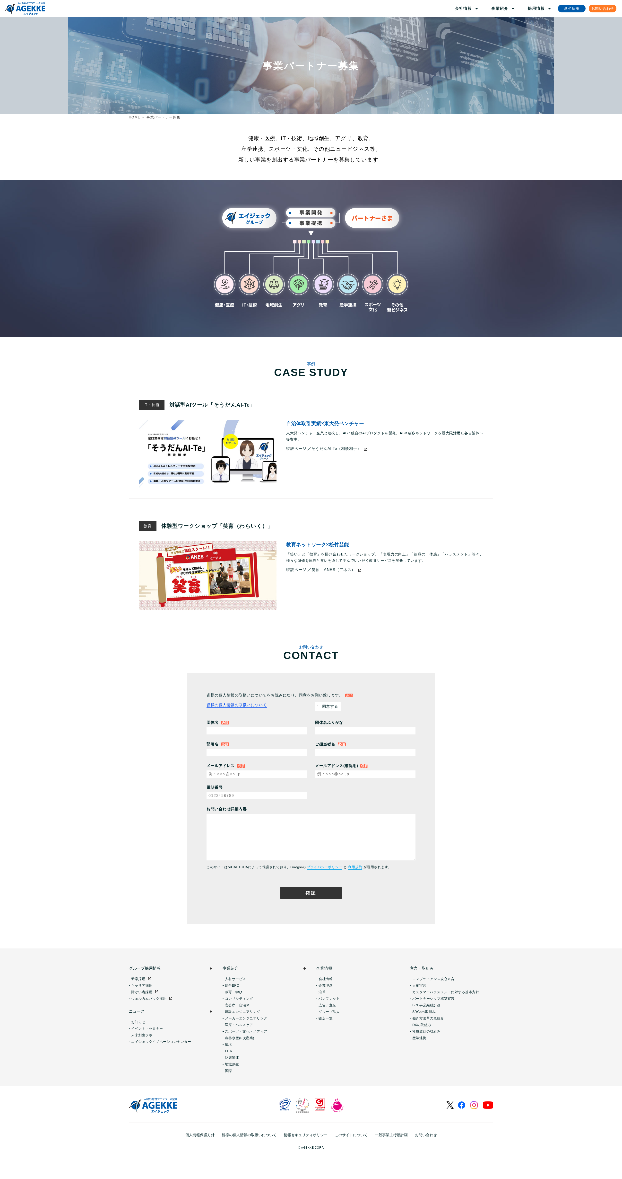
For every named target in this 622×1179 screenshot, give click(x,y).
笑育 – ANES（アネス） (333, 570)
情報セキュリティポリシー (306, 1135)
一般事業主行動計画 (391, 1135)
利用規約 (355, 867)
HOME (134, 117)
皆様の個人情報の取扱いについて (237, 705)
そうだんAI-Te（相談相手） (336, 449)
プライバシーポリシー (324, 867)
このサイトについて (351, 1135)
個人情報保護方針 (200, 1135)
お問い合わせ (426, 1135)
